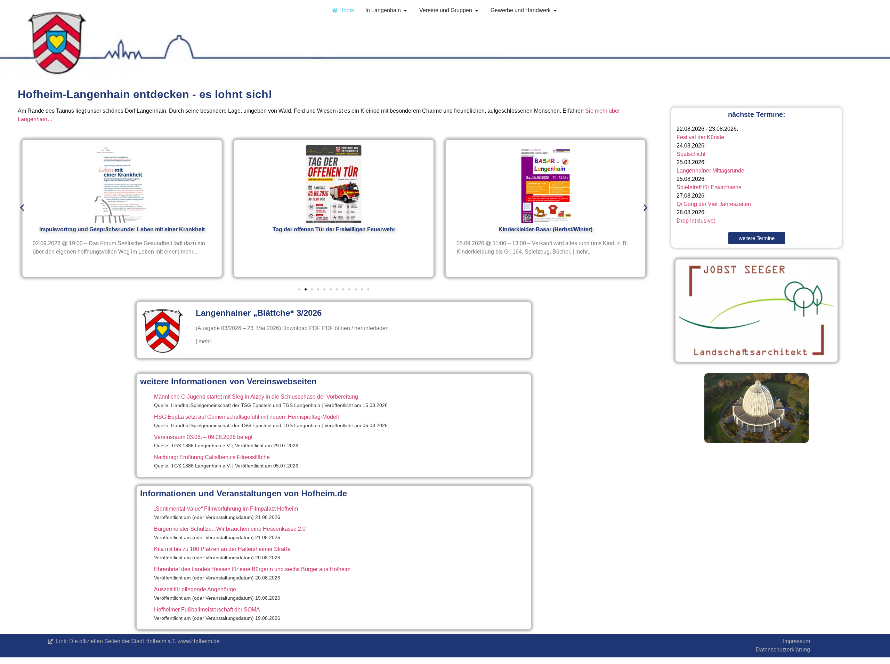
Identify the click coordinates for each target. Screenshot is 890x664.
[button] (22, 207)
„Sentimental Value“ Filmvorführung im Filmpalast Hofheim (226, 509)
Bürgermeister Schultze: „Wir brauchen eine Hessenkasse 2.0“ (230, 529)
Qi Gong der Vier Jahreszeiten (714, 204)
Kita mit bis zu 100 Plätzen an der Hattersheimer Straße (222, 549)
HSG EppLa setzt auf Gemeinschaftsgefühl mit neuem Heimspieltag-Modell (246, 417)
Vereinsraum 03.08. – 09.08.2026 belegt (203, 437)
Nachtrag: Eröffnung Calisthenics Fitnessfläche (212, 457)
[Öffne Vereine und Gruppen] (476, 10)
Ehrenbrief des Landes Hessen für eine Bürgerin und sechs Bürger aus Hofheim (252, 569)
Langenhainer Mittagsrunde (710, 171)
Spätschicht (691, 154)
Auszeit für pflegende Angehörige (195, 589)
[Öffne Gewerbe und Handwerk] (555, 10)
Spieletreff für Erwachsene (709, 187)
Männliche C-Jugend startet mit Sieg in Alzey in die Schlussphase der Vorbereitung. (256, 397)
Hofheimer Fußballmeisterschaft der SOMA (207, 610)
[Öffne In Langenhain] (405, 10)
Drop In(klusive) (696, 221)
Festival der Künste (700, 137)
